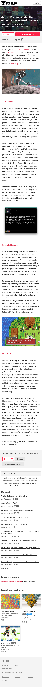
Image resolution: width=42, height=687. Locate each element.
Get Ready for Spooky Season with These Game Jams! (20, 562)
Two (19, 49)
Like (7, 34)
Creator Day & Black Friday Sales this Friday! (17, 510)
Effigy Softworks (27, 618)
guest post (10, 52)
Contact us (7, 669)
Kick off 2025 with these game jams (14, 524)
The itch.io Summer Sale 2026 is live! (14, 496)
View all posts (5, 568)
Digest (12, 26)
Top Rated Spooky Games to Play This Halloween (18, 541)
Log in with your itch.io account (11, 582)
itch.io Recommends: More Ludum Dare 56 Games (19, 555)
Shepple (3, 647)
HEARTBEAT (5, 643)
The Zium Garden (7, 612)
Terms (17, 677)
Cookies (5, 681)
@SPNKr (5, 26)
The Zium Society (6, 616)
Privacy (30, 677)
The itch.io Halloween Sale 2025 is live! (15, 517)
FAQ (16, 665)
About (5, 665)
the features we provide (23, 486)
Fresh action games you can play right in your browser (20, 548)
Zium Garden (7, 102)
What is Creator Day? (9, 503)
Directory (5, 677)
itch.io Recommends (23, 26)
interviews (25, 49)
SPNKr (21, 24)
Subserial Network (10, 245)
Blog (30, 665)
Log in (37, 3)
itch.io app (15, 63)
